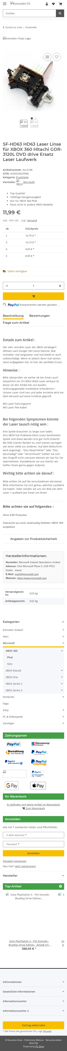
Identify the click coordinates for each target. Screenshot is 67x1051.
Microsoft (9, 643)
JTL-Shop (39, 1046)
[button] (47, 3)
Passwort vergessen (14, 861)
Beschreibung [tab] (13, 315)
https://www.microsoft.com (32, 578)
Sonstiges (8, 723)
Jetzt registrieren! (25, 866)
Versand (32, 220)
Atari (6, 636)
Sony (6, 710)
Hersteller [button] (10, 875)
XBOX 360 (12, 650)
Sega (6, 703)
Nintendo (8, 697)
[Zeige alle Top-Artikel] (60, 886)
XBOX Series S (14, 683)
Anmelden (33, 853)
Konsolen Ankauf (13, 630)
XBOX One (12, 677)
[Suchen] (60, 13)
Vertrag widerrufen (33, 1025)
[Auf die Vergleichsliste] (47, 57)
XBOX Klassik (13, 670)
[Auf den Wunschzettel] (57, 57)
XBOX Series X (14, 690)
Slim (9, 664)
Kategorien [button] (11, 622)
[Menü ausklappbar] (4, 2)
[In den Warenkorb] (6, 48)
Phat (10, 657)
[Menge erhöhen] (60, 285)
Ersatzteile (22, 177)
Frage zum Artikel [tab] (16, 322)
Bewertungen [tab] (39, 315)
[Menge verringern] (7, 285)
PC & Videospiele (13, 716)
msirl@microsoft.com (27, 574)
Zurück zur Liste (13, 27)
